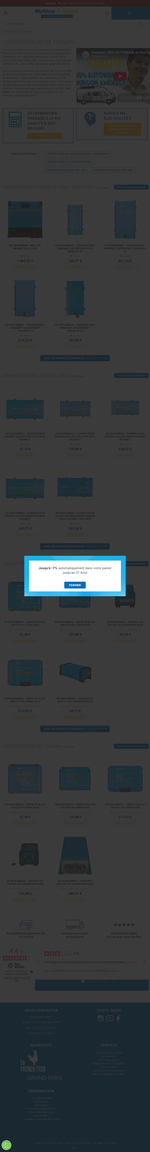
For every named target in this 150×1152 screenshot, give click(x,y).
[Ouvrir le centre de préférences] (6, 1145)
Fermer (75, 585)
